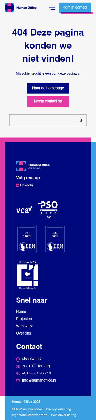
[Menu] (52, 7)
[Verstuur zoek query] (81, 120)
